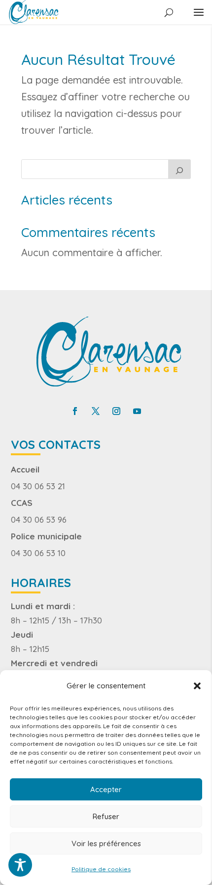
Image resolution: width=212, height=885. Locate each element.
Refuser (106, 816)
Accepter (106, 789)
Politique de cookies (101, 869)
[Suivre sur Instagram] (116, 411)
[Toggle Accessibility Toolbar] (20, 865)
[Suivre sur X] (96, 411)
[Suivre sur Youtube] (137, 411)
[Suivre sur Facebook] (75, 411)
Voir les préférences (106, 843)
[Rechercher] (179, 169)
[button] (197, 686)
